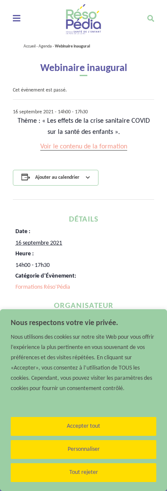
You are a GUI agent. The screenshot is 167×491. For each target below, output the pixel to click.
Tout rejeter (83, 472)
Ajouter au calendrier (57, 177)
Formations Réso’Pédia (42, 287)
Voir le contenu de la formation (83, 146)
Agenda (45, 46)
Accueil (30, 46)
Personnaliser (84, 449)
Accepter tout (83, 426)
